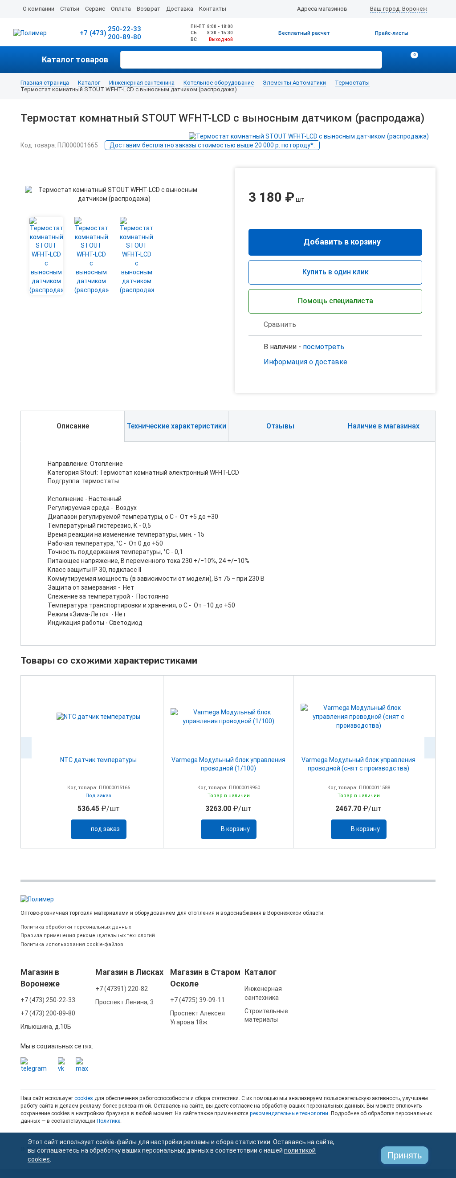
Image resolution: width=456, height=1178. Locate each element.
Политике (108, 1121)
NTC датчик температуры (98, 759)
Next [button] (429, 747)
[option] (98, 762)
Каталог (89, 83)
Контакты (212, 8)
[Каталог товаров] (31, 59)
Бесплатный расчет (304, 33)
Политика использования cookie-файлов (71, 944)
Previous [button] (26, 747)
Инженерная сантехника (142, 83)
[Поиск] (374, 58)
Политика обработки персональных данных (75, 927)
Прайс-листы (391, 33)
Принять (404, 1155)
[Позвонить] (393, 59)
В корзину (235, 828)
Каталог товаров (75, 59)
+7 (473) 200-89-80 (47, 1013)
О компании (38, 8)
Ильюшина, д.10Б (45, 1026)
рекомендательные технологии (289, 1113)
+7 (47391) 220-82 (121, 988)
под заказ (105, 828)
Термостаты (352, 83)
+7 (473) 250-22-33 (47, 999)
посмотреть (323, 346)
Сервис (95, 8)
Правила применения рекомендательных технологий (87, 935)
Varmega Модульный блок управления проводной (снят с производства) (358, 764)
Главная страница (44, 83)
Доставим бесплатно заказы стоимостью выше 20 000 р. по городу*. (212, 145)
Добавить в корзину (342, 241)
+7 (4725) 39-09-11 (197, 999)
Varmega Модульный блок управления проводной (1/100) (228, 764)
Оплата (121, 8)
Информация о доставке (305, 362)
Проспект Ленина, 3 (124, 1002)
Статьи (69, 8)
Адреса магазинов (322, 8)
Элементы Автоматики (294, 83)
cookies (83, 1098)
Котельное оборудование (218, 83)
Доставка (179, 8)
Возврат (148, 8)
